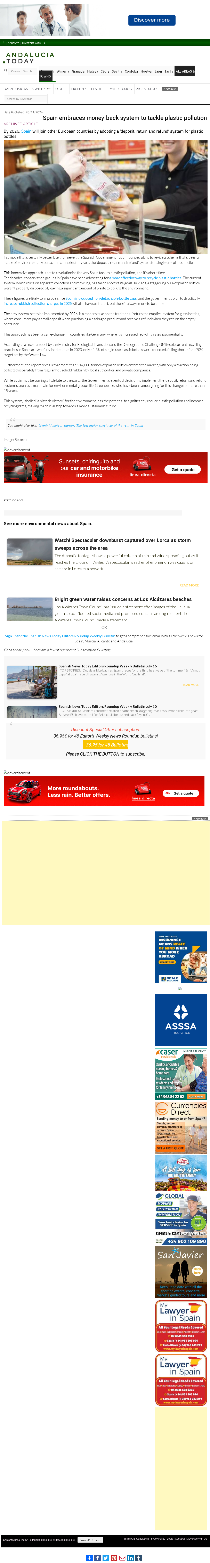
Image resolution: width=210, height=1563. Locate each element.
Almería (63, 79)
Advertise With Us (197, 1546)
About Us (180, 1546)
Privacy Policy (157, 1546)
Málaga (92, 79)
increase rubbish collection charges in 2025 (38, 311)
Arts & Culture (147, 96)
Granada (78, 79)
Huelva (146, 79)
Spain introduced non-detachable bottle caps (101, 306)
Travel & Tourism (119, 96)
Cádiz (105, 79)
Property (78, 96)
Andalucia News (16, 96)
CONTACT (13, 51)
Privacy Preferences (90, 1547)
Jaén (158, 79)
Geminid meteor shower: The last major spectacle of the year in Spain (91, 432)
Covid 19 (61, 96)
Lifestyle (96, 96)
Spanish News (41, 96)
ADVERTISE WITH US (33, 51)
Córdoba (131, 79)
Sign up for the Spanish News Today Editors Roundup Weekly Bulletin (60, 643)
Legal (170, 1546)
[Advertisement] (106, 881)
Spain (26, 138)
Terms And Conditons (136, 1546)
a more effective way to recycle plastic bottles (145, 285)
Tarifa (168, 79)
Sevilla (117, 79)
